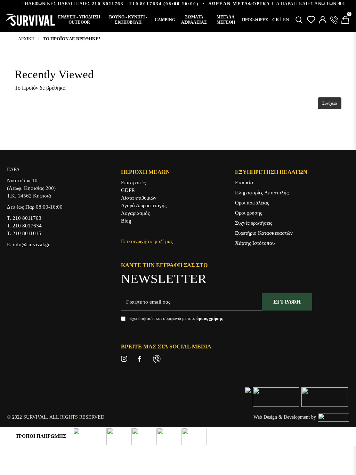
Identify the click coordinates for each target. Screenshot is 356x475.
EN (286, 19)
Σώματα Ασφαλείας (194, 20)
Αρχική (26, 38)
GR (276, 19)
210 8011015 (27, 233)
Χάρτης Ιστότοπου (255, 243)
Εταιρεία (244, 182)
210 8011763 (108, 3)
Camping (165, 19)
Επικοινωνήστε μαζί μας (147, 241)
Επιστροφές (133, 182)
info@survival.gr (31, 244)
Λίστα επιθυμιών (138, 198)
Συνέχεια (329, 103)
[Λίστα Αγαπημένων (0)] (311, 20)
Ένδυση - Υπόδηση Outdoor (79, 20)
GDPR (128, 190)
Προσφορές (255, 19)
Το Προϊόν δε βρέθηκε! (71, 38)
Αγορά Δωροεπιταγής (144, 205)
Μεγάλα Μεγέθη (226, 20)
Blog (126, 221)
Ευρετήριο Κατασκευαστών (264, 233)
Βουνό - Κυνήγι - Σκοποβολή (128, 20)
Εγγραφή (287, 301)
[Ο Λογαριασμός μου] (322, 20)
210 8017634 (145, 3)
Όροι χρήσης (248, 213)
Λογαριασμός (135, 213)
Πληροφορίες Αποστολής (262, 192)
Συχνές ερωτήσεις (253, 223)
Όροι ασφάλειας (252, 203)
